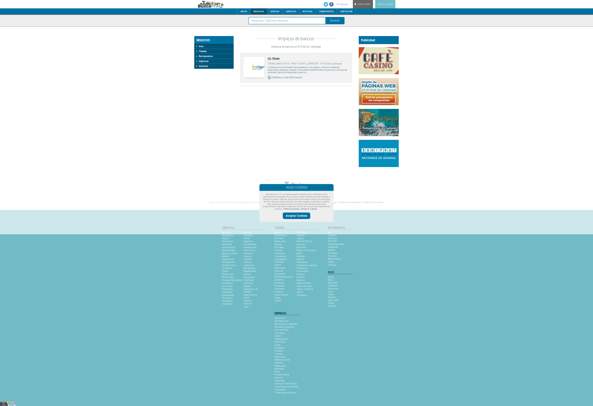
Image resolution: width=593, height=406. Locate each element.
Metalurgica (280, 366)
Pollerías (300, 277)
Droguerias (279, 274)
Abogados (227, 232)
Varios (299, 292)
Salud (246, 297)
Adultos (278, 232)
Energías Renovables (232, 280)
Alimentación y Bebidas (285, 324)
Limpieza (248, 259)
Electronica (279, 342)
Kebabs (331, 250)
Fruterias (278, 291)
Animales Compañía (284, 327)
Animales (279, 238)
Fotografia (227, 292)
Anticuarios (227, 241)
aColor (3, 405)
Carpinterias (228, 259)
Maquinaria (279, 357)
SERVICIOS (291, 11)
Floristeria (279, 289)
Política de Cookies (373, 202)
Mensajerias (249, 268)
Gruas (277, 345)
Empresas (204, 61)
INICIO (244, 11)
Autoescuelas (228, 250)
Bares (331, 277)
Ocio (201, 46)
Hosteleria (227, 304)
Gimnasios (227, 298)
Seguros (248, 300)
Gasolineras (228, 295)
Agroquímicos (281, 321)
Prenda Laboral (281, 374)
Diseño (225, 271)
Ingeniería (248, 241)
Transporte (279, 389)
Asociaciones (229, 247)
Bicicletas (279, 247)
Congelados (280, 256)
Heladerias (333, 247)
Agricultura (279, 318)
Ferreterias (279, 286)
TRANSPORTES (326, 11)
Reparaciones (250, 295)
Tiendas (203, 51)
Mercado (300, 244)
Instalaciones (250, 247)
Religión (247, 286)
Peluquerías (249, 277)
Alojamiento (228, 235)
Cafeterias (333, 285)
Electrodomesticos (283, 277)
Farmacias (227, 286)
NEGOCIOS (259, 11)
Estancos (279, 282)
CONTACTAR (346, 11)
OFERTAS (275, 11)
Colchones (279, 253)
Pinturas (300, 274)
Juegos (300, 238)
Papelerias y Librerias (306, 265)
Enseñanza (227, 283)
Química (278, 377)
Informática (302, 232)
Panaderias (302, 262)
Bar (329, 232)
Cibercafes (333, 288)
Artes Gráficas (281, 330)
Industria (278, 351)
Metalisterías (250, 271)
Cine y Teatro (331, 293)
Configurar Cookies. (309, 209)
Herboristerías (281, 295)
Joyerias (300, 235)
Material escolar (282, 360)
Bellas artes (280, 241)
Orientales (333, 253)
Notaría (247, 274)
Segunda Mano (303, 283)
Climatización (228, 262)
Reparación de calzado (251, 290)
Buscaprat (11, 405)
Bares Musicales (333, 281)
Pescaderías (302, 271)
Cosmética (279, 333)
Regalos (300, 280)
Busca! (335, 20)
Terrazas (332, 265)
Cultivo (277, 265)
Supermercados (304, 286)
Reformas (248, 283)
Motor (299, 253)
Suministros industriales (286, 386)
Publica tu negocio (385, 4)
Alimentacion (280, 235)
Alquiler (225, 238)
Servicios (203, 66)
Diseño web (227, 274)
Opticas (300, 259)
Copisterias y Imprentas (280, 260)
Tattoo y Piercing (304, 289)
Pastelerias (301, 268)
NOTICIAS (308, 11)
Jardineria (248, 253)
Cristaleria (227, 268)
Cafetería (332, 235)
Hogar (277, 297)
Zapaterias (301, 295)
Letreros (248, 256)
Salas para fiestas (333, 301)
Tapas (331, 262)
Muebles (300, 256)
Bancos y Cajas (230, 253)
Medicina (278, 362)
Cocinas (278, 250)
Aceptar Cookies (296, 215)
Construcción (228, 265)
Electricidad (227, 277)
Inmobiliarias (250, 244)
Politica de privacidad (350, 202)
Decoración (280, 268)
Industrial (248, 235)
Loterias (247, 262)
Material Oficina (304, 241)
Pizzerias (332, 256)
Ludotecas (249, 265)
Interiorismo (249, 250)
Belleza (225, 256)
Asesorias (227, 244)
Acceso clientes (363, 4)
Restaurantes (206, 56)
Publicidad (249, 280)
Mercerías (301, 247)
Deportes (278, 271)
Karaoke (332, 297)
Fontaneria (227, 289)
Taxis (246, 306)
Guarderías (227, 301)
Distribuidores (281, 339)
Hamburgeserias (334, 244)
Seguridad (279, 380)
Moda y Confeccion (306, 250)
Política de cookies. (292, 209)
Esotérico (279, 280)
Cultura (277, 336)
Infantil (247, 238)
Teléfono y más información (287, 77)
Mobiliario (279, 368)
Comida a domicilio (332, 239)
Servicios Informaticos (285, 383)
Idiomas (248, 232)
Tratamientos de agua (285, 392)
